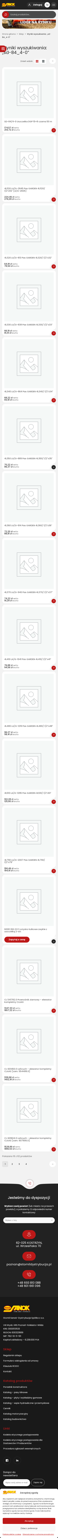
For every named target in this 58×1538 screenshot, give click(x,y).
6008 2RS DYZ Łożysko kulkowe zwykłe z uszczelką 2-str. (25, 930)
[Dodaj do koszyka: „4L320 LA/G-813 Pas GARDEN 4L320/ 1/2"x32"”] (54, 266)
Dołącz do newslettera (10, 1474)
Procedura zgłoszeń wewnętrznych (21, 1448)
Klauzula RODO (11, 1366)
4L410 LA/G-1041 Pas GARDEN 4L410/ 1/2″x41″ (27, 659)
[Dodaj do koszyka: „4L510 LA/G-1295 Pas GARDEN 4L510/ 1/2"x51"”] (54, 802)
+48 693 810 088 (29, 1283)
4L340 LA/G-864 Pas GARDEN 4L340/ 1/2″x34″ (28, 391)
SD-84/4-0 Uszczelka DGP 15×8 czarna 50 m (28, 121)
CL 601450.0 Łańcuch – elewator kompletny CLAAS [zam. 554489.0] (27, 1070)
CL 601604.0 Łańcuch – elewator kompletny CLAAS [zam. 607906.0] (27, 1139)
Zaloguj (37, 4)
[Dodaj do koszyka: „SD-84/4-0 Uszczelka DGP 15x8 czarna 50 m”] (54, 130)
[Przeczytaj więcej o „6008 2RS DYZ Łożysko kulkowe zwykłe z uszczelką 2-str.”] (54, 941)
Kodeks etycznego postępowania (21, 1434)
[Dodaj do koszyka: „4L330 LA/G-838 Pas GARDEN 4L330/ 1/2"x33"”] (54, 333)
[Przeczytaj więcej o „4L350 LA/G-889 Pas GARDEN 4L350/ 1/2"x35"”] (54, 467)
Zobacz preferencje (29, 1528)
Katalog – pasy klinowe (15, 1392)
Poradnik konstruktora (15, 1387)
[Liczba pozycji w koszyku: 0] (47, 4)
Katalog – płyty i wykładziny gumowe (22, 1397)
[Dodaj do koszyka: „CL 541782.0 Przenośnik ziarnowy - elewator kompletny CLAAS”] (54, 1011)
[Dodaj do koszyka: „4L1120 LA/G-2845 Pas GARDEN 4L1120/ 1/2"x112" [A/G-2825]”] (54, 199)
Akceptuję (29, 1521)
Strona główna (9, 34)
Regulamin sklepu (12, 1355)
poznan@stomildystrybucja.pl (29, 1264)
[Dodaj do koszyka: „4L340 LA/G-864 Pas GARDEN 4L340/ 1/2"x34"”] (54, 400)
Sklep (21, 34)
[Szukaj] (5, 14)
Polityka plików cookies (12, 1534)
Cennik (7, 1408)
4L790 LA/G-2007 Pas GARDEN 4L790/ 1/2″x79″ (24, 861)
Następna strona (53, 60)
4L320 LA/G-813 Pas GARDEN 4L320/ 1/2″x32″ (28, 258)
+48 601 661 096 (28, 1286)
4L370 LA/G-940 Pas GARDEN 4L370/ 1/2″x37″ (28, 592)
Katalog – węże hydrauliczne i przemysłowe (26, 1403)
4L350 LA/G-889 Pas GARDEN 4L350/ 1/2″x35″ (28, 458)
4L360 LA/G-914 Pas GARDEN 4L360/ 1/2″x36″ (28, 525)
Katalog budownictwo (14, 1419)
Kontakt (7, 1371)
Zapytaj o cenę (17, 939)
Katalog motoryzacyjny (15, 1413)
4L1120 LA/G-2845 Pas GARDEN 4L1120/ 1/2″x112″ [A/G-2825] (24, 189)
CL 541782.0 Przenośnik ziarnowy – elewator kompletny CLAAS (28, 1001)
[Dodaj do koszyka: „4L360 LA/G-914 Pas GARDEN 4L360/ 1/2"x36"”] (54, 534)
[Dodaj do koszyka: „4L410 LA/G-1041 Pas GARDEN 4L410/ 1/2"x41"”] (54, 668)
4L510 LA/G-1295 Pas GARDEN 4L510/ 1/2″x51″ (27, 793)
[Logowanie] (29, 4)
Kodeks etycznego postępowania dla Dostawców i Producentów (22, 1441)
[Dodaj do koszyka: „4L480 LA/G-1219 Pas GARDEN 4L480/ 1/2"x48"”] (54, 735)
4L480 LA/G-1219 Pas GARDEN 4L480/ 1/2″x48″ (28, 726)
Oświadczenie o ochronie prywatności (38, 1534)
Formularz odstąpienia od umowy (20, 1360)
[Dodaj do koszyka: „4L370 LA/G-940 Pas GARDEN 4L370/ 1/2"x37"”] (54, 601)
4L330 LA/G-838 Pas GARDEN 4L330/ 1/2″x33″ (28, 325)
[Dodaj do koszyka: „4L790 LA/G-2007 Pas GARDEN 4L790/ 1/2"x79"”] (54, 871)
